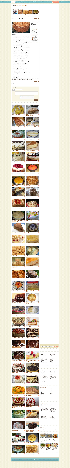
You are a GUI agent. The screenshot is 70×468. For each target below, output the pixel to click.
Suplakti (51, 391)
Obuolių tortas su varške (30, 453)
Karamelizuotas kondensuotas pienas (34, 29)
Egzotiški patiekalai (43, 417)
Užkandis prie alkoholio (53, 418)
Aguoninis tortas (15, 196)
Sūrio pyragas (28, 326)
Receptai (18, 2)
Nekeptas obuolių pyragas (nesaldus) (29, 115)
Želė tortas (14, 139)
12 (38, 126)
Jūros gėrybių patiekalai (44, 377)
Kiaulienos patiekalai (44, 378)
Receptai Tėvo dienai (44, 410)
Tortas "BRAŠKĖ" (15, 453)
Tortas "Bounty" (29, 383)
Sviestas (33, 35)
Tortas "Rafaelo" (15, 161)
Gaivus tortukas (15, 442)
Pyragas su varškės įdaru (30, 150)
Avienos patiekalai (43, 371)
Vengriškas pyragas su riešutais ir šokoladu (30, 431)
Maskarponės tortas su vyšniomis (16, 174)
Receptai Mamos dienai (44, 404)
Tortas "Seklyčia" (29, 232)
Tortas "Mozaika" (29, 220)
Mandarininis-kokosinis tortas (31, 418)
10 (38, 232)
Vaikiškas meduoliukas (35, 14)
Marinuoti (42, 393)
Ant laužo (42, 388)
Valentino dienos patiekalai (44, 408)
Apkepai (42, 360)
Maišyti (42, 392)
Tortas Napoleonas (19, 14)
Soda (32, 39)
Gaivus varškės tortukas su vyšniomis (31, 361)
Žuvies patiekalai (52, 378)
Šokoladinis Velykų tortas (16, 302)
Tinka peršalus (52, 428)
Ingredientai (34, 2)
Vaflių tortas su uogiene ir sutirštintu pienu (16, 267)
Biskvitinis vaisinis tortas (30, 173)
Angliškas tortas (15, 372)
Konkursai (23, 2)
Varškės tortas (28, 255)
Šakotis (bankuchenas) (16, 114)
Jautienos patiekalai (44, 376)
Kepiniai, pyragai (24, 5)
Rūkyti (51, 388)
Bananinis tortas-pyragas (30, 442)
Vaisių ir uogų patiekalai (53, 376)
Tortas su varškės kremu (30, 139)
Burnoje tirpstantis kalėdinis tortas (31, 209)
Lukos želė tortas (15, 395)
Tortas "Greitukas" (15, 185)
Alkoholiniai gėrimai (44, 359)
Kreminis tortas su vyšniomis (17, 244)
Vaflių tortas (29, 14)
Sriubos (51, 359)
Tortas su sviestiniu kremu (17, 418)
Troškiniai (51, 361)
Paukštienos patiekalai (53, 371)
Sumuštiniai (51, 360)
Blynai (42, 361)
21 (38, 302)
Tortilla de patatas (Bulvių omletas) (30, 303)
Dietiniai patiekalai (43, 428)
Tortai (20, 5)
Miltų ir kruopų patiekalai (44, 381)
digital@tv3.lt (55, 459)
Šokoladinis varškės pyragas (17, 232)
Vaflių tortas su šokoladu (16, 126)
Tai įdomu (28, 2)
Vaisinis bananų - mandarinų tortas (31, 127)
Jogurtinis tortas (29, 266)
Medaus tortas (28, 196)
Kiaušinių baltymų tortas (16, 383)
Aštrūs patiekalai (43, 416)
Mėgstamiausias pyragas (16, 208)
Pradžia (13, 5)
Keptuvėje (42, 391)
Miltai (32, 31)
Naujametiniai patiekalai (44, 409)
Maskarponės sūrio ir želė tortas (30, 291)
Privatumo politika (20, 459)
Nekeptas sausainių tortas (17, 360)
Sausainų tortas (15, 290)
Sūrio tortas (28, 279)
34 (24, 430)
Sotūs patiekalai (52, 417)
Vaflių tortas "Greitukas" (16, 326)
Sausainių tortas (25, 14)
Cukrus (33, 32)
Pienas (32, 38)
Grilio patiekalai (43, 355)
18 (38, 442)
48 (38, 196)
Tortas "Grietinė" (29, 406)
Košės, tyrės (51, 355)
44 (24, 114)
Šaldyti (51, 392)
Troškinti (51, 393)
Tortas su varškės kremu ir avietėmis (17, 407)
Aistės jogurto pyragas (30, 244)
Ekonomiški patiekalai (44, 418)
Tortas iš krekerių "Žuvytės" (17, 279)
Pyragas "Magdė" (29, 395)
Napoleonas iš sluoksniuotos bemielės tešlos (17, 221)
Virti (50, 394)
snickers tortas (19, 79)
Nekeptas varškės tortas (30, 161)
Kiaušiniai (33, 37)
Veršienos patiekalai (53, 377)
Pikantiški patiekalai (44, 421)
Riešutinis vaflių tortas (30, 337)
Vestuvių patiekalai (52, 411)
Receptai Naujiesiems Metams (53, 410)
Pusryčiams (42, 354)
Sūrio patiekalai (52, 375)
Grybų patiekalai (43, 375)
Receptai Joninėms (52, 408)
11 (38, 114)
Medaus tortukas (15, 430)
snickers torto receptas (14, 79)
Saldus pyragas (29, 372)
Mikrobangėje (43, 394)
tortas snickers (23, 79)
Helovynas (51, 404)
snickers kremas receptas (29, 79)
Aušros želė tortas (15, 150)
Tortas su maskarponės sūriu (17, 337)
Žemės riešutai (34, 36)
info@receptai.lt (47, 459)
